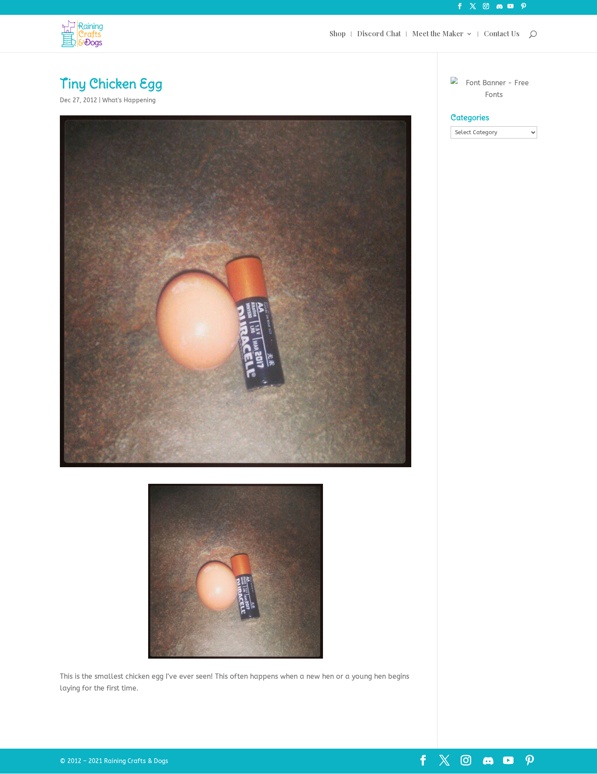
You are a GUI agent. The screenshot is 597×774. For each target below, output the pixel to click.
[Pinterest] (524, 9)
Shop (338, 34)
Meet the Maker (438, 34)
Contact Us (502, 34)
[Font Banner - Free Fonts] (494, 94)
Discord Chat (379, 34)
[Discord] (499, 8)
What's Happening (129, 100)
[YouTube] (510, 9)
